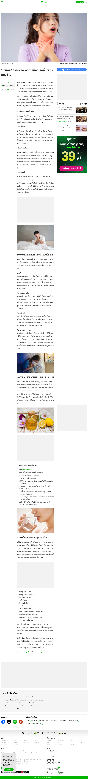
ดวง (48, 742)
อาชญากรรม (26, 742)
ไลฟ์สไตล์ (61, 63)
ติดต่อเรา (18, 763)
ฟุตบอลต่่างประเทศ (5, 751)
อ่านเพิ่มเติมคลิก (6, 763)
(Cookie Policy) (6, 765)
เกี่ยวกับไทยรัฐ (18, 759)
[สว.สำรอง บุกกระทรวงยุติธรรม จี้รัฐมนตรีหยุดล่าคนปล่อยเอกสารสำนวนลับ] (81, 110)
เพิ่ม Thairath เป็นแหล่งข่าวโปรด (73, 69)
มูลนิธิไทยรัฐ (26, 759)
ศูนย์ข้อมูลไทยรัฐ (34, 759)
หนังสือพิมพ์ (61, 740)
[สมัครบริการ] (72, 154)
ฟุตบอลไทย (15, 751)
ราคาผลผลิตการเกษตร (62, 121)
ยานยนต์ (37, 742)
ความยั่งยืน (15, 744)
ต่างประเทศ (15, 742)
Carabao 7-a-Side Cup (35, 753)
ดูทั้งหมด (82, 104)
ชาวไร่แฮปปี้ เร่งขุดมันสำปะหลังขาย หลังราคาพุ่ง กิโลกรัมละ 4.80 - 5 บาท (65, 118)
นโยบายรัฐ (3, 742)
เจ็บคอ (28, 720)
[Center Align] (14, 754)
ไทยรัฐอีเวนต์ (50, 751)
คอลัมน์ (71, 740)
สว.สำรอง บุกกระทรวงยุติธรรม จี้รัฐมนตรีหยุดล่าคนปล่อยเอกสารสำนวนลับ (65, 109)
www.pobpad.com (26, 652)
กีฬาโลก (3, 753)
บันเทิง (80, 740)
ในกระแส (25, 740)
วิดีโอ (80, 742)
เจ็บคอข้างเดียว (54, 720)
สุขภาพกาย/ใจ (39, 723)
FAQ (40, 759)
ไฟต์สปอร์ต (31, 751)
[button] (2, 90)
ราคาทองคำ (4, 744)
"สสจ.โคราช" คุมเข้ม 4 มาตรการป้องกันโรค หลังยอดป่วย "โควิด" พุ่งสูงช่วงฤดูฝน (65, 127)
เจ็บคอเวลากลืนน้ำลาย (73, 720)
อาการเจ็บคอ (35, 720)
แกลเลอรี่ (23, 753)
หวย (59, 742)
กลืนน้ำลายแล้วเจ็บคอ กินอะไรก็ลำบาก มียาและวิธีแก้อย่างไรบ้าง (20, 703)
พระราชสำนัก (4, 740)
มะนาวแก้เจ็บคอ (63, 720)
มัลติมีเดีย (72, 744)
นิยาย (71, 742)
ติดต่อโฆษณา (25, 763)
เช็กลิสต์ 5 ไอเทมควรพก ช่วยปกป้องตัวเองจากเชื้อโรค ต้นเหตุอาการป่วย (22, 706)
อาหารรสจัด (26, 469)
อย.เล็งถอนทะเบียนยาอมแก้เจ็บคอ (13, 709)
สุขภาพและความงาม (71, 63)
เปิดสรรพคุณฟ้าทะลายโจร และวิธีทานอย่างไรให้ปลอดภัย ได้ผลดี (20, 697)
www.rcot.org (37, 652)
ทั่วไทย (58, 130)
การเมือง (58, 112)
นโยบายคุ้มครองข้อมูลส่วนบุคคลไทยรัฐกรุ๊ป (19, 761)
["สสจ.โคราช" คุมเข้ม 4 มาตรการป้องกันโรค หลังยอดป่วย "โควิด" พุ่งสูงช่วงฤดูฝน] (81, 128)
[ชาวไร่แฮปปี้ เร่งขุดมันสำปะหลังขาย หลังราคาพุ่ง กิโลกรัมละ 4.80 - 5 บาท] (81, 119)
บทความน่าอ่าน (30, 723)
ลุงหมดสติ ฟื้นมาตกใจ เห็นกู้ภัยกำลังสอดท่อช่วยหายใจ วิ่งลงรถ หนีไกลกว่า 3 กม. (24, 700)
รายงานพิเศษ (50, 740)
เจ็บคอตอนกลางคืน (44, 720)
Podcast (49, 744)
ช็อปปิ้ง (48, 748)
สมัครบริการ (80, 2)
